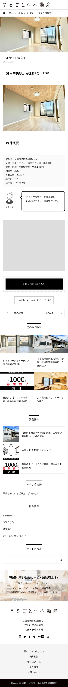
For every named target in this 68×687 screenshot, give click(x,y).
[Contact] (47, 636)
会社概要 (34, 667)
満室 (5, 529)
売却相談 (34, 656)
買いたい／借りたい (13, 535)
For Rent (7, 515)
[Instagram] (20, 636)
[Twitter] (25, 636)
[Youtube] (41, 636)
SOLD (6, 522)
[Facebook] (29, 636)
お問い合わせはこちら (34, 284)
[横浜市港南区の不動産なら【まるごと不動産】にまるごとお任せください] (27, 5)
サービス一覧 (34, 661)
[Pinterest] (34, 636)
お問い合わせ (34, 672)
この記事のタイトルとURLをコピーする (34, 300)
